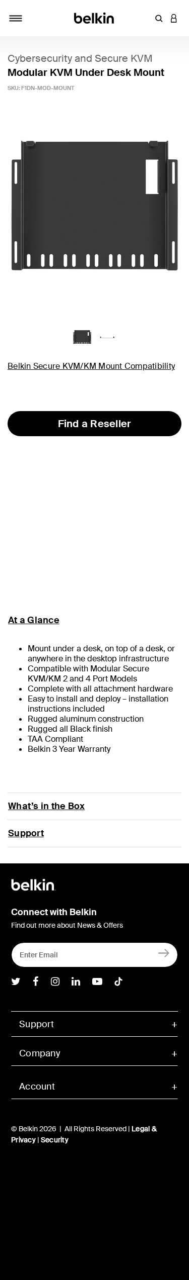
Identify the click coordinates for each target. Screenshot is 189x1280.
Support (26, 833)
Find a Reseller (95, 423)
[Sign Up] (164, 952)
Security (55, 1139)
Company (39, 1053)
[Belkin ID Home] (94, 17)
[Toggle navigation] (16, 18)
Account (37, 1086)
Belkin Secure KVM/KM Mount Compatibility (91, 366)
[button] (158, 18)
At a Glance (33, 620)
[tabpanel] (94, 208)
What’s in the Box (46, 806)
